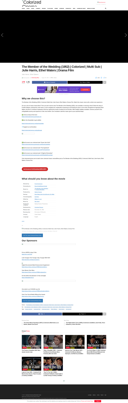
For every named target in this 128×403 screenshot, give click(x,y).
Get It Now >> (56, 211)
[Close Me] (85, 182)
